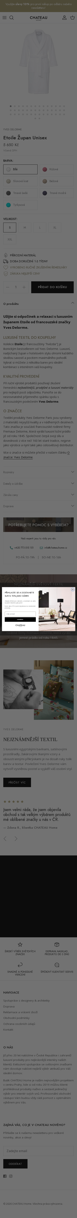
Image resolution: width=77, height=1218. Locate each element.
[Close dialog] (72, 589)
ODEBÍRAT (20, 619)
